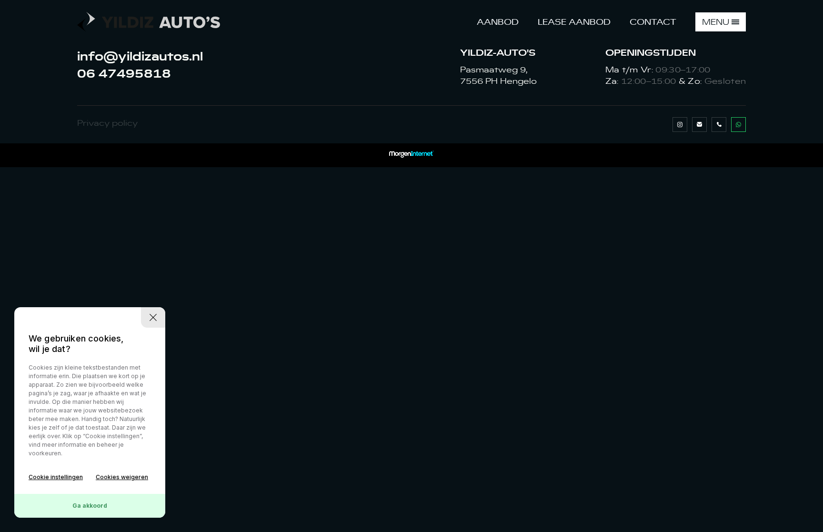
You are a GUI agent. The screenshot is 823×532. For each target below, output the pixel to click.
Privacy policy (107, 123)
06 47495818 (125, 73)
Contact (653, 22)
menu (715, 22)
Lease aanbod (574, 22)
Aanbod (498, 22)
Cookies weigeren (122, 477)
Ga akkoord (89, 505)
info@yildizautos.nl (140, 56)
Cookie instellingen (56, 477)
